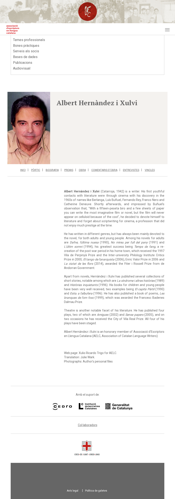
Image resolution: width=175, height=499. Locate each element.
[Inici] (12, 29)
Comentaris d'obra (104, 170)
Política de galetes (96, 490)
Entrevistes (131, 170)
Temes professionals (29, 40)
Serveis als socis (26, 51)
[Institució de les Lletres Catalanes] (100, 406)
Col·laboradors (87, 425)
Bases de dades (25, 57)
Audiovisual (21, 68)
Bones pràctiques (26, 46)
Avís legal (72, 490)
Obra (82, 170)
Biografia (52, 170)
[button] (28, 128)
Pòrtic (35, 170)
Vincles (150, 170)
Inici (23, 170)
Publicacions (22, 63)
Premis (68, 170)
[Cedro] (62, 406)
